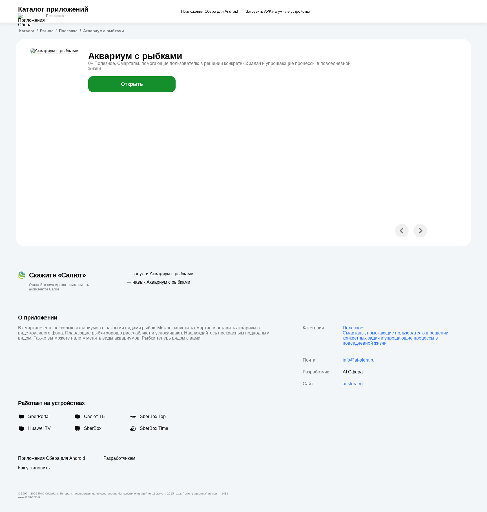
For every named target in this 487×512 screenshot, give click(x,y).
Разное (46, 31)
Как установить (34, 467)
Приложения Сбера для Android (51, 458)
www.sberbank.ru (29, 496)
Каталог (26, 31)
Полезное (68, 31)
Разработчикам (119, 458)
